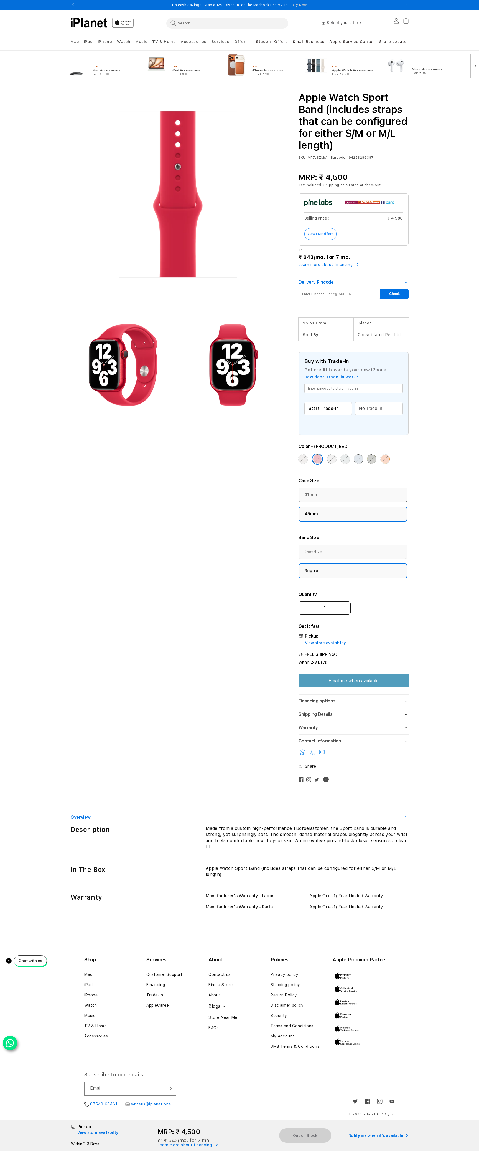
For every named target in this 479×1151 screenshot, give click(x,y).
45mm (311, 514)
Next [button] (406, 5)
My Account (282, 1036)
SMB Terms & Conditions (295, 1046)
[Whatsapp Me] (304, 753)
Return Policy (284, 995)
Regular (312, 570)
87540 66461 (104, 1104)
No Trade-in (370, 408)
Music (90, 1015)
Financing (155, 985)
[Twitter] (318, 781)
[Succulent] (345, 459)
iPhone (91, 995)
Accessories (96, 1036)
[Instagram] (310, 781)
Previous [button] (73, 5)
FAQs (213, 1028)
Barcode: (338, 158)
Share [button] (310, 766)
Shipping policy (285, 985)
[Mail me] (322, 753)
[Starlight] (303, 459)
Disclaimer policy (287, 1005)
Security (279, 1015)
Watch (90, 1005)
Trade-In (154, 995)
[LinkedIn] (327, 780)
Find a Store (220, 985)
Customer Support (164, 974)
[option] (100, 65)
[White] (331, 459)
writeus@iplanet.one (151, 1104)
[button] (74, 41)
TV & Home (95, 1026)
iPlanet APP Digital (379, 1114)
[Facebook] (302, 781)
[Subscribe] (170, 1089)
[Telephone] (313, 753)
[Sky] (358, 459)
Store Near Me (222, 1017)
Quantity (308, 594)
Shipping (331, 185)
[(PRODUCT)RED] (317, 459)
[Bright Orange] (385, 459)
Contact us (219, 974)
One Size (313, 551)
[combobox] (227, 23)
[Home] (89, 23)
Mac (88, 974)
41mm (310, 494)
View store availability (325, 643)
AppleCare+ (157, 1005)
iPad (88, 985)
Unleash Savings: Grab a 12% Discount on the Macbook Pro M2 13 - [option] (239, 5)
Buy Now (299, 5)
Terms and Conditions (292, 1026)
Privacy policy (284, 974)
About (214, 995)
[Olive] (371, 459)
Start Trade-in (324, 408)
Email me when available (353, 680)
